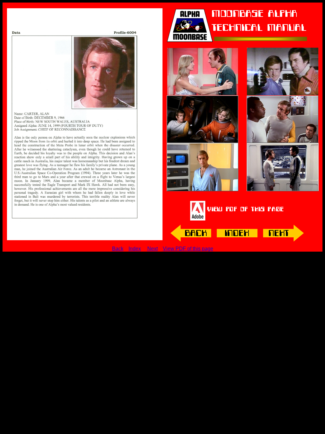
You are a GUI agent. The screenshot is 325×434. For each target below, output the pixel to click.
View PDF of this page (188, 248)
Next (152, 248)
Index (135, 248)
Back (117, 248)
